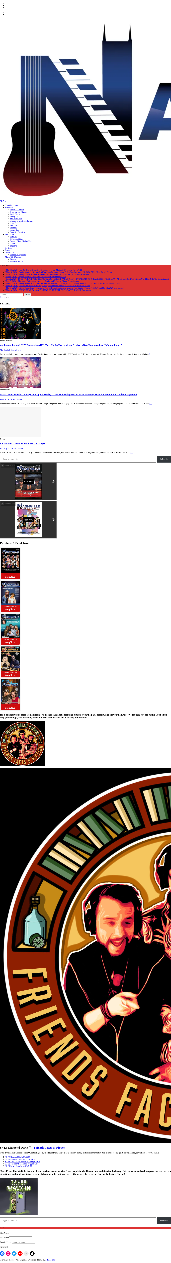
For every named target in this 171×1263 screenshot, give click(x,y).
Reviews (8, 248)
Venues (13, 259)
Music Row (9, 234)
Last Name (4, 1235)
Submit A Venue (16, 261)
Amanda (17, 397)
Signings (13, 246)
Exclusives (9, 207)
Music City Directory (13, 257)
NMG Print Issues (12, 205)
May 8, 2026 (5, 348)
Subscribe (164, 457)
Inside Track (15, 214)
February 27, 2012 (7, 446)
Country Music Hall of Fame (21, 241)
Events (7, 250)
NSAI (12, 243)
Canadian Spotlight (17, 232)
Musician (13, 225)
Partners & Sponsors (18, 255)
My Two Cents (16, 219)
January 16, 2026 (7, 397)
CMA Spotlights (16, 239)
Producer (13, 228)
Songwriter (14, 230)
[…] (150, 352)
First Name (4, 1231)
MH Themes (50, 1258)
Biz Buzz (13, 237)
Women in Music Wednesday (21, 221)
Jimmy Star (15, 348)
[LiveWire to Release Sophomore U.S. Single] (20, 434)
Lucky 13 (14, 216)
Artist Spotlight (16, 223)
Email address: (6, 1240)
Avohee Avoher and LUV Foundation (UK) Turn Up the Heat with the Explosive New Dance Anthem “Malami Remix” (61, 343)
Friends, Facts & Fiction (49, 1145)
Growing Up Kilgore (18, 212)
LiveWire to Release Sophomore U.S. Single (22, 441)
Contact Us (9, 252)
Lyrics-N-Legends (17, 210)
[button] (17, 1155)
